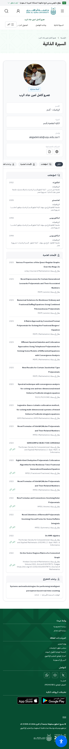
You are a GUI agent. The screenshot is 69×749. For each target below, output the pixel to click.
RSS (64, 717)
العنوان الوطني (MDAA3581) (55, 685)
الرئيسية (63, 38)
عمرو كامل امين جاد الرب (47, 38)
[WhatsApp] (47, 675)
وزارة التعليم (62, 644)
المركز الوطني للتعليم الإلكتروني (55, 656)
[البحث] (6, 11)
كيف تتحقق (14, 2)
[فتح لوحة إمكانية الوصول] (61, 741)
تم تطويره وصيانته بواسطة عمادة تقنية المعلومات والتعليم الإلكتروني (43, 728)
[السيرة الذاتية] (49, 152)
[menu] (62, 11)
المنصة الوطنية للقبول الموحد (55, 652)
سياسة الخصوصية (60, 626)
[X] (63, 675)
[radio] (59, 164)
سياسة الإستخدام (60, 630)
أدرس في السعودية (59, 660)
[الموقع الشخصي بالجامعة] (57, 152)
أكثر (14, 449)
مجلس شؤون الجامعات (57, 648)
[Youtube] (55, 675)
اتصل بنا (63, 680)
